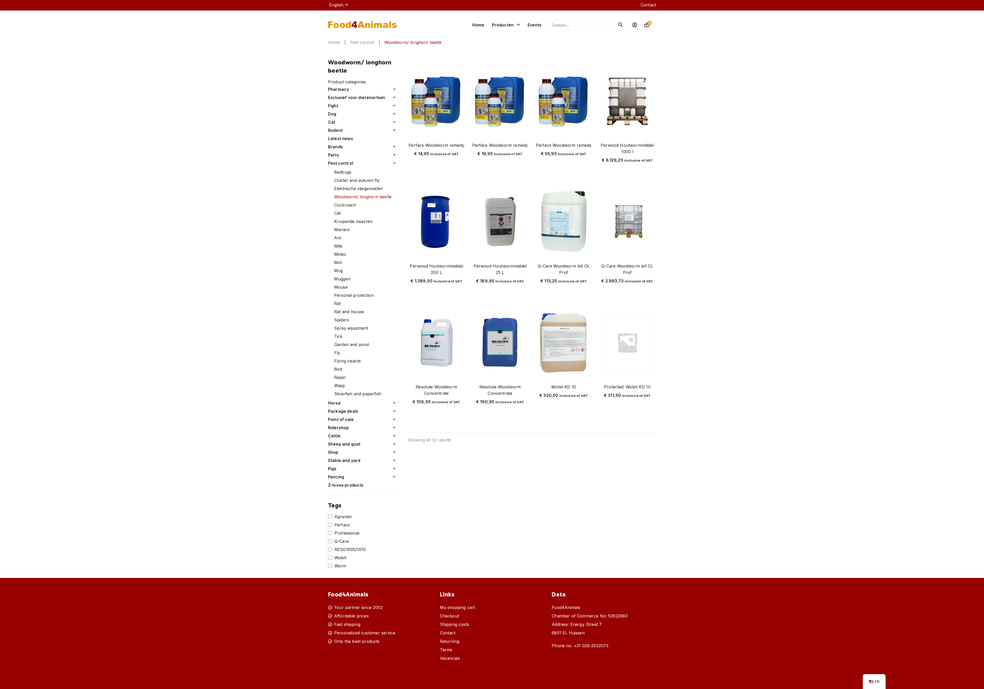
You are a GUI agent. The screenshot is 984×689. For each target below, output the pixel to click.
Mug (338, 270)
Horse (334, 403)
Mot (338, 262)
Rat (337, 303)
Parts (333, 155)
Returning (449, 641)
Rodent (335, 130)
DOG (332, 113)
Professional (346, 533)
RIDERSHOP (338, 427)
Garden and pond (351, 344)
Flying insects (347, 360)
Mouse (341, 287)
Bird (338, 369)
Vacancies (450, 658)
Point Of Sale (341, 419)
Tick (338, 336)
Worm (340, 565)
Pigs (332, 468)
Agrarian (343, 516)
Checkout (449, 615)
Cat (337, 213)
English (336, 4)
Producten (503, 24)
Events (534, 24)
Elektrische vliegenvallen (358, 188)
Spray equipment (351, 328)
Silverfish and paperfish (357, 393)
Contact (648, 4)
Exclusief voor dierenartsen (356, 97)
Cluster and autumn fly (357, 180)
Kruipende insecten (353, 221)
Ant (337, 237)
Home (478, 24)
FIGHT (333, 105)
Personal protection (354, 295)
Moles (340, 254)
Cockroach (345, 205)
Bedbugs (342, 172)
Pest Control (362, 42)
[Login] (635, 25)
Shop (333, 452)
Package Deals (343, 411)
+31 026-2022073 (591, 645)
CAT (331, 122)
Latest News (340, 138)
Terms (446, 649)
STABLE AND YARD (344, 460)
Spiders (341, 319)
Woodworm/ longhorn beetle (363, 196)
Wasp (339, 385)
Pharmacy (338, 89)
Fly (337, 352)
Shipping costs (454, 624)
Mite (338, 246)
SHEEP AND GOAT (344, 444)
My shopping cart (457, 607)
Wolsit (340, 557)
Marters (342, 229)
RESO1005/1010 (350, 549)
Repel (339, 377)
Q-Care (341, 541)
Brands (335, 146)
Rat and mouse (349, 311)
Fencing (336, 476)
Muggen (342, 278)
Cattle (334, 435)
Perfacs (342, 524)
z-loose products (346, 485)
